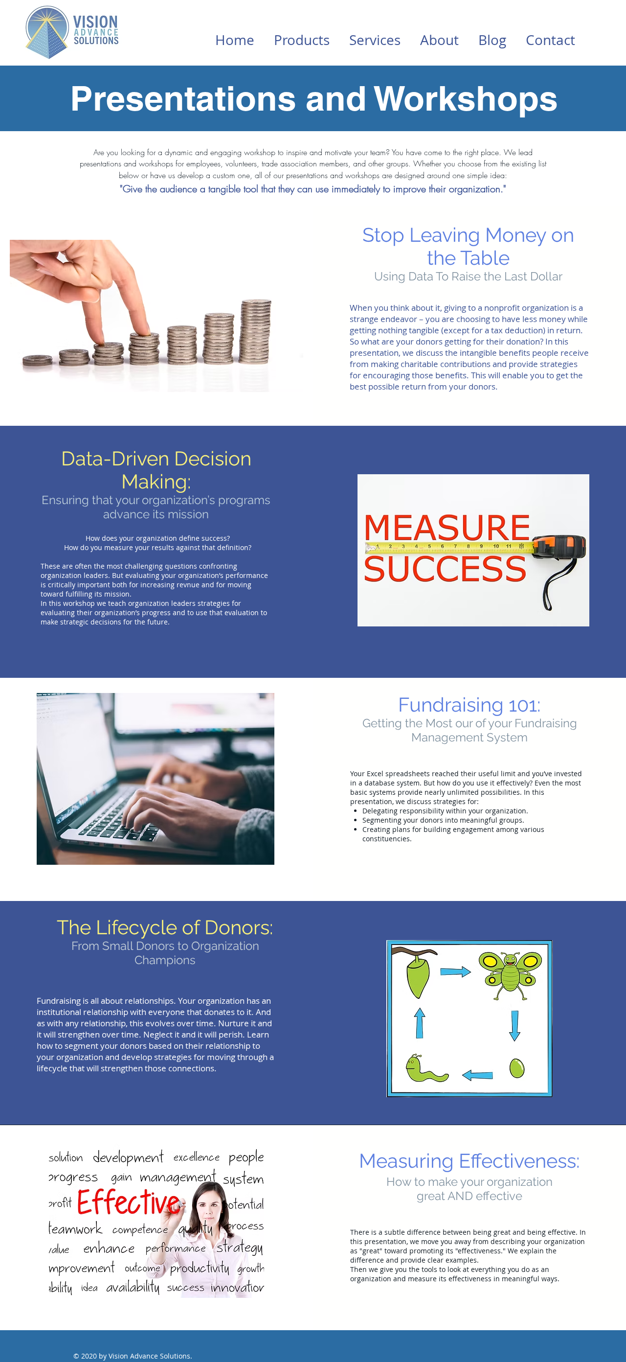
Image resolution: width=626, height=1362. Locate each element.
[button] (301, 40)
